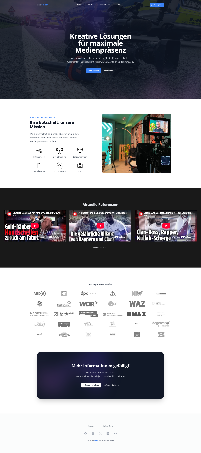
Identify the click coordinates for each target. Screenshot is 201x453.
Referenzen (104, 5)
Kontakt (120, 5)
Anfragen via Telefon (91, 385)
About (90, 5)
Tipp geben (158, 5)
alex (42, 5)
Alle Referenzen (101, 247)
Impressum (92, 426)
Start (79, 5)
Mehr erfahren (93, 70)
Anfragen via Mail (112, 385)
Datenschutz (108, 426)
